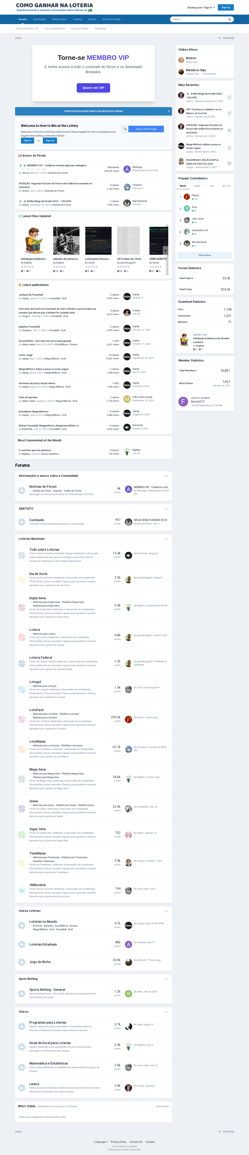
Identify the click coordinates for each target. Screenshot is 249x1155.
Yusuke (136, 310)
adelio (140, 832)
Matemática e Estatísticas (48, 1063)
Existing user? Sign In (200, 7)
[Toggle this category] (166, 476)
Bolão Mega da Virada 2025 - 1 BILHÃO (49, 201)
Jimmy (25, 173)
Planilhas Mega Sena (72, 773)
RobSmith (27, 429)
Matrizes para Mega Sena (46, 773)
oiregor (141, 860)
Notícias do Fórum (58, 173)
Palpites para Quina (66, 805)
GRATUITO (26, 508)
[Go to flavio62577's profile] (183, 402)
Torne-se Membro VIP (27, 28)
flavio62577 (198, 401)
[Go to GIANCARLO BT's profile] (187, 232)
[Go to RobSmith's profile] (127, 427)
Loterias (77, 19)
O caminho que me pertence (35, 450)
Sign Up (226, 7)
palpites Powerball (29, 326)
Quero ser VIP (93, 88)
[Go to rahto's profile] (128, 993)
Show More (205, 255)
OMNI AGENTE (158, 258)
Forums (22, 19)
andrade (141, 942)
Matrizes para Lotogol (44, 686)
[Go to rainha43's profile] (128, 962)
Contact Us (136, 1141)
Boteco (191, 58)
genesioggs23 (128, 262)
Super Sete (37, 829)
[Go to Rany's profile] (187, 208)
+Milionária (37, 885)
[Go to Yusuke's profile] (127, 312)
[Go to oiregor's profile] (128, 863)
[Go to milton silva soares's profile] (127, 399)
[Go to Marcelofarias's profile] (127, 203)
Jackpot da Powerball (31, 294)
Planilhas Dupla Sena (73, 602)
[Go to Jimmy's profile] (128, 1088)
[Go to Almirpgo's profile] (127, 169)
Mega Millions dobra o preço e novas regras (44, 368)
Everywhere (215, 19)
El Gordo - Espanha (43, 925)
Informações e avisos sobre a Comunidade (48, 476)
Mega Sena (37, 769)
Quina (33, 801)
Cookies (150, 1141)
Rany (194, 207)
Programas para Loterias (47, 1022)
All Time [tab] (226, 186)
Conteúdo (36, 520)
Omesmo (137, 185)
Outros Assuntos (50, 454)
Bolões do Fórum (62, 204)
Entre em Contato (112, 19)
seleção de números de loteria (71, 258)
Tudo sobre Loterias (44, 549)
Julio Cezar (143, 687)
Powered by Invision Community (124, 1149)
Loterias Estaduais (43, 944)
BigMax (28, 262)
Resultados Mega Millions (33, 411)
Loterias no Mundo (43, 921)
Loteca (34, 630)
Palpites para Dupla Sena (46, 605)
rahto (140, 991)
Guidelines (100, 28)
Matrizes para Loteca (44, 633)
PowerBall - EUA (58, 298)
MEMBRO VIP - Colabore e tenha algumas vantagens (57, 165)
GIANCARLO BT (200, 230)
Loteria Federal (40, 657)
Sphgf (91, 262)
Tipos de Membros (55, 28)
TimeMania (37, 853)
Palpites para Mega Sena (46, 777)
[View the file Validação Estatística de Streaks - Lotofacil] (34, 241)
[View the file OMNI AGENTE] (162, 241)
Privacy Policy (119, 1141)
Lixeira (34, 1084)
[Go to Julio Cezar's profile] (128, 689)
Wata (140, 1024)
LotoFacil (36, 710)
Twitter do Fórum (72, 490)
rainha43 (141, 960)
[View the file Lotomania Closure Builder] (98, 241)
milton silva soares (142, 397)
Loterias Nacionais (32, 538)
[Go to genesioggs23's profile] (128, 579)
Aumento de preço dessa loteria (37, 383)
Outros (23, 1011)
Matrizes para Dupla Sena (46, 602)
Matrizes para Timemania (46, 857)
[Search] (230, 19)
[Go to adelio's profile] (128, 835)
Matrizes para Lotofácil (45, 714)
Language (100, 1141)
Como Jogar (26, 354)
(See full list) (162, 1106)
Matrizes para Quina (43, 805)
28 (44, 169)
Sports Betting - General (47, 990)
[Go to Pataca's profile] (128, 719)
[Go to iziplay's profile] (127, 296)
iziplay (25, 298)
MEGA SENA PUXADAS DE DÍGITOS (154, 520)
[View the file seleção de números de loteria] (66, 241)
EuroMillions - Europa (66, 344)
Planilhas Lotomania (71, 745)
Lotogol (35, 682)
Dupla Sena (37, 598)
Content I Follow (79, 28)
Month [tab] (197, 186)
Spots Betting (28, 979)
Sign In (27, 140)
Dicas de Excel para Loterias (50, 1043)
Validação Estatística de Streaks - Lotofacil (47, 258)
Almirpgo (137, 167)
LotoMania (37, 741)
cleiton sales (28, 344)
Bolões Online (59, 19)
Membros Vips (196, 70)
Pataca (140, 717)
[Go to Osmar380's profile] (128, 809)
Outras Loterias (30, 911)
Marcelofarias (140, 201)
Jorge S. (26, 316)
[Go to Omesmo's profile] (127, 187)
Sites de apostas (28, 397)
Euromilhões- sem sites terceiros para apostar (45, 340)
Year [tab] (212, 186)
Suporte (57, 490)
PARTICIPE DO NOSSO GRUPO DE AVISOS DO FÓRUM (93, 111)
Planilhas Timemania (43, 861)
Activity (92, 19)
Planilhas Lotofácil (69, 714)
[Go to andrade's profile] (128, 944)
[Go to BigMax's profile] (127, 452)
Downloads (39, 19)
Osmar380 (142, 806)
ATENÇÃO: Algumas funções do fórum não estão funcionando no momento (204, 129)
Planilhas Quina (86, 805)
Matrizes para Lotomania (46, 745)
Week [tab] (183, 186)
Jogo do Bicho (40, 962)
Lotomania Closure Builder (101, 258)
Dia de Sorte (38, 574)
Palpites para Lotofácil (45, 717)
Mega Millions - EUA (55, 358)
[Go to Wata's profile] (128, 1026)
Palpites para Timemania (74, 857)
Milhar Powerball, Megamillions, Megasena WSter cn (49, 425)
